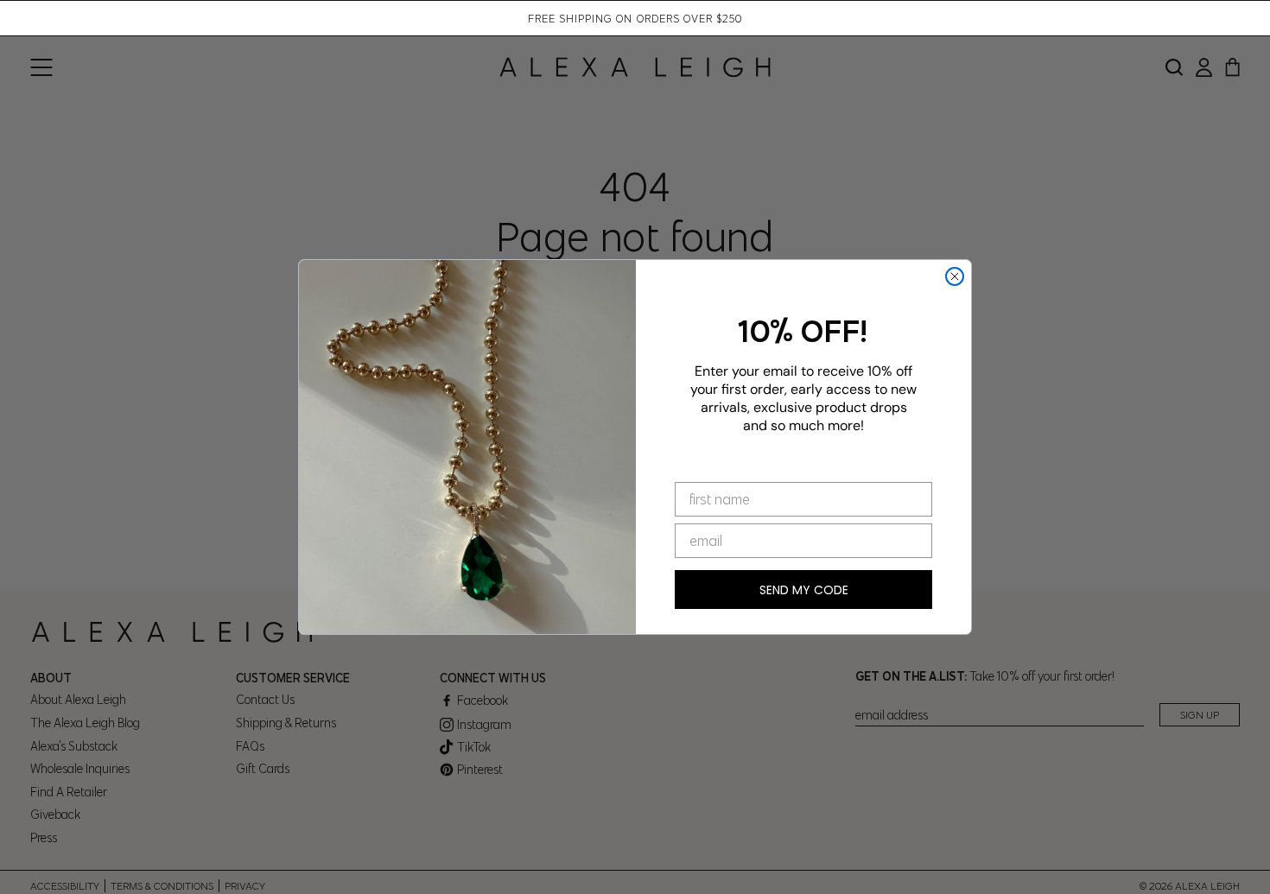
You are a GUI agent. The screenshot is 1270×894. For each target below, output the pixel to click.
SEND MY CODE (803, 590)
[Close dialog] (954, 276)
